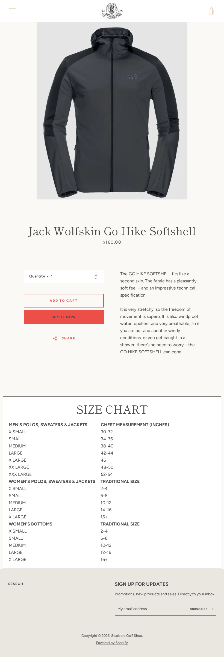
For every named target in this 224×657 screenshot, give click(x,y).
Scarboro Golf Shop (126, 636)
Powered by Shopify (112, 643)
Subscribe (199, 609)
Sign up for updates (142, 584)
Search (15, 584)
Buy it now (64, 317)
